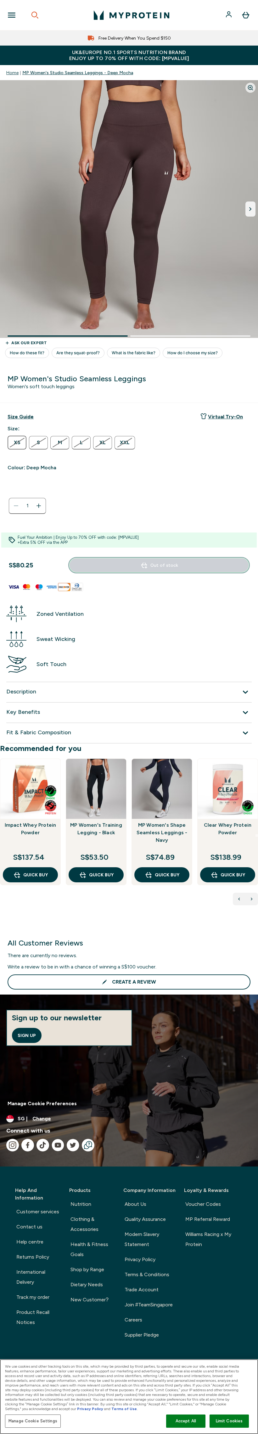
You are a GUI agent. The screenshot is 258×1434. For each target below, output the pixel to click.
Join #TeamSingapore (149, 1304)
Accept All (186, 1421)
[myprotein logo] (131, 15)
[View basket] (245, 15)
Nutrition (80, 1204)
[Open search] (35, 15)
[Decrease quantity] (16, 505)
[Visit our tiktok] (42, 1145)
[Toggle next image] (250, 209)
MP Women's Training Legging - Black (96, 828)
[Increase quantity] (39, 505)
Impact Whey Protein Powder (30, 828)
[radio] (17, 443)
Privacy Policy (140, 1259)
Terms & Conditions (147, 1274)
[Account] (229, 15)
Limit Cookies (229, 1421)
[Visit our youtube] (58, 1145)
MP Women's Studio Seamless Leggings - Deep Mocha (77, 72)
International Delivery (30, 1277)
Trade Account (142, 1289)
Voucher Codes (203, 1204)
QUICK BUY (35, 874)
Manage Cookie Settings (32, 1421)
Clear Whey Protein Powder (228, 828)
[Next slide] (256, 835)
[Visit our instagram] (12, 1145)
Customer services (37, 1211)
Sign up (27, 1035)
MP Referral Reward (207, 1219)
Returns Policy (32, 1257)
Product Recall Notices (32, 1317)
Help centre (29, 1241)
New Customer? (89, 1299)
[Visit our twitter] (73, 1145)
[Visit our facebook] (27, 1145)
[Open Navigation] (12, 15)
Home (12, 72)
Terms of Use (124, 1409)
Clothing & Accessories (84, 1224)
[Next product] (251, 899)
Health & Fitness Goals (89, 1249)
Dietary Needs (86, 1284)
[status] (27, 505)
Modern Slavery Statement (142, 1239)
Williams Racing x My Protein (208, 1239)
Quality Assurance (145, 1219)
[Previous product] (239, 899)
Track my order (32, 1297)
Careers (133, 1319)
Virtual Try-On (225, 416)
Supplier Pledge (142, 1334)
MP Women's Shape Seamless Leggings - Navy (162, 832)
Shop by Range (87, 1269)
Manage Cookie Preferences (42, 1103)
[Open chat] (88, 1145)
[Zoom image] (250, 88)
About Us (135, 1204)
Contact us (29, 1226)
